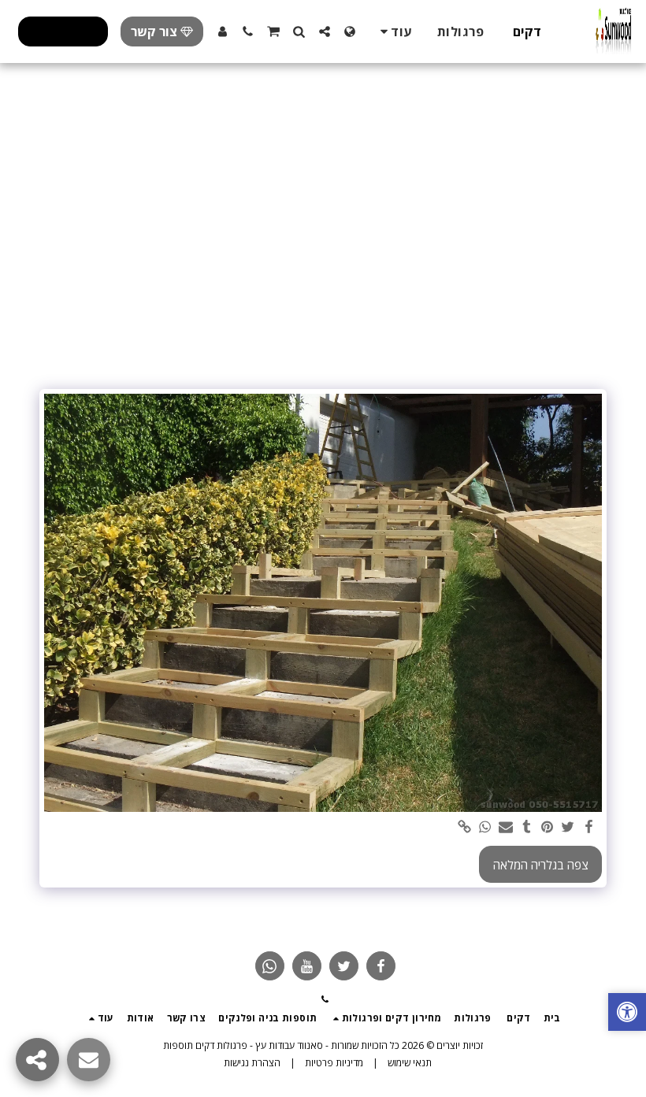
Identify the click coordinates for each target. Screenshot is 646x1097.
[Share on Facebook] (588, 827)
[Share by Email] (506, 827)
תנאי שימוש (410, 1062)
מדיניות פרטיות (334, 1062)
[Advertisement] (323, 263)
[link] (464, 827)
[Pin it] (547, 827)
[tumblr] (526, 827)
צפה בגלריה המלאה (540, 865)
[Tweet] (568, 827)
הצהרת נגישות (252, 1062)
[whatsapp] (485, 827)
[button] (324, 31)
